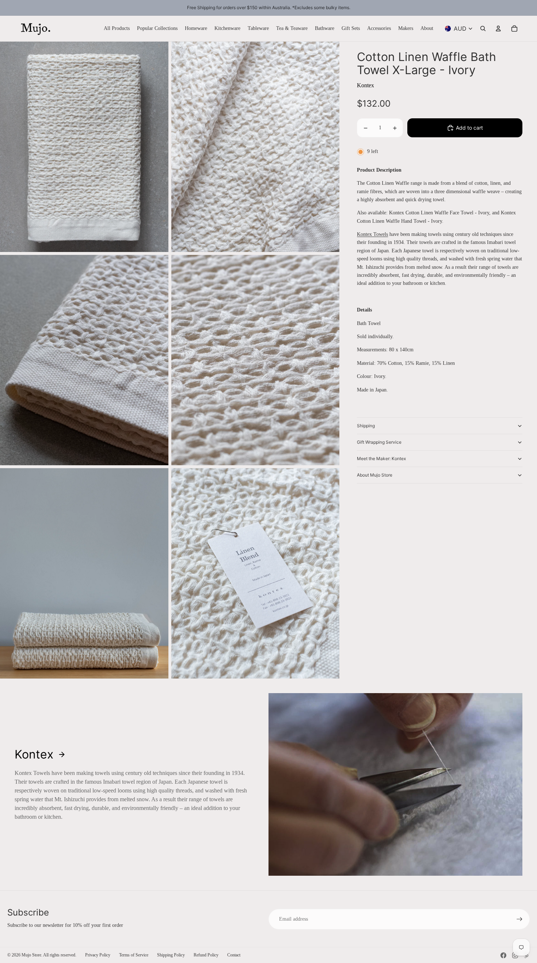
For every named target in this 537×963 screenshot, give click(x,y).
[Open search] (483, 28)
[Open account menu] (498, 28)
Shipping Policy (171, 955)
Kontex (365, 85)
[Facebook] (503, 955)
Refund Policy (206, 955)
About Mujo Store (374, 475)
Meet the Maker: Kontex (381, 458)
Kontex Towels (372, 234)
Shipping (366, 425)
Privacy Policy (97, 955)
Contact (233, 955)
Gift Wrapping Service (379, 442)
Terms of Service (133, 955)
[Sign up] (519, 919)
